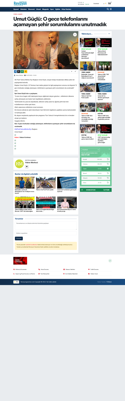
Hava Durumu (45, 269)
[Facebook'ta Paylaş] (15, 71)
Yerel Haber (17, 14)
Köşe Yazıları (66, 9)
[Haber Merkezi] (19, 164)
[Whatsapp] (110, 260)
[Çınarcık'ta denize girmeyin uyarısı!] (67, 182)
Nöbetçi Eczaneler (21, 269)
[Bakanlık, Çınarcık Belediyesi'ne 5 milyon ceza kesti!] (24, 182)
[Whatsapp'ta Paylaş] (22, 71)
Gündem (23, 9)
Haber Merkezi (19, 75)
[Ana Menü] (110, 9)
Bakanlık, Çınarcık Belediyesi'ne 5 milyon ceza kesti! (24, 191)
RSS (17, 282)
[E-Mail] (26, 166)
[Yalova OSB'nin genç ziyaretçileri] (87, 128)
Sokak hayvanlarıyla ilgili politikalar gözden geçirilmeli (87, 54)
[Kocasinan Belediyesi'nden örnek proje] (67, 202)
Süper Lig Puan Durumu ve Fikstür (25, 274)
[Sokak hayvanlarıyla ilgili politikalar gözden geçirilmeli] (87, 42)
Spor (52, 9)
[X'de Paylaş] (18, 71)
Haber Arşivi (94, 274)
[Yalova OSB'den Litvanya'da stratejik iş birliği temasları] (87, 107)
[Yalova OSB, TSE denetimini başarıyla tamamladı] (104, 66)
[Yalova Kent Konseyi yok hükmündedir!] (104, 42)
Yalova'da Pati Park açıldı (44, 189)
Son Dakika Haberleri (71, 274)
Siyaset (16, 9)
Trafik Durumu (94, 269)
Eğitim (57, 9)
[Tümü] (109, 34)
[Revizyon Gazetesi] (20, 3)
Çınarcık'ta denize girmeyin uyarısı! (103, 97)
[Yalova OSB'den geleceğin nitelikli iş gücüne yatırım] (104, 107)
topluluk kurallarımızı (31, 244)
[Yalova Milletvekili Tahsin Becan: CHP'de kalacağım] (24, 202)
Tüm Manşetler (44, 274)
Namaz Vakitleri (70, 269)
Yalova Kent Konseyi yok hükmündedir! (103, 52)
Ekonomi (31, 9)
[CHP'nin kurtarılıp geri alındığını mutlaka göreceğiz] (104, 128)
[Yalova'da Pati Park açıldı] (46, 182)
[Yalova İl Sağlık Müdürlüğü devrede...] (46, 202)
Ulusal (38, 9)
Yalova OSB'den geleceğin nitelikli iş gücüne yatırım (104, 117)
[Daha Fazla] (25, 71)
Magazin (45, 9)
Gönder (19, 238)
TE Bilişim (109, 282)
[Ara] (108, 9)
